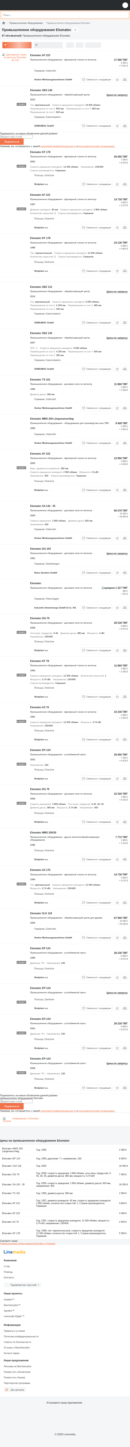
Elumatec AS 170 (40, 870)
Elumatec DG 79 (39, 789)
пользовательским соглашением (96, 146)
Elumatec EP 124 (40, 948)
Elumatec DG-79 (39, 618)
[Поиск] (125, 15)
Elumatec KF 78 (39, 661)
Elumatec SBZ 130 (41, 333)
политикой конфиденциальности (58, 146)
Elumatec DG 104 (40, 548)
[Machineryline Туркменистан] (22, 5)
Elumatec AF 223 (40, 55)
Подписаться (11, 141)
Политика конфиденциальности (21, 1336)
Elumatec (35, 583)
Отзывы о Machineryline (17, 1347)
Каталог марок (12, 1353)
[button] (125, 5)
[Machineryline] (4, 23)
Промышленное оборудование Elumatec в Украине (27, 1243)
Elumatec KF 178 (40, 152)
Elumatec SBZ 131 (41, 287)
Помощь (8, 1272)
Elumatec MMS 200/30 (43, 832)
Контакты (9, 1277)
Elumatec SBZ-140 (41, 90)
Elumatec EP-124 (40, 750)
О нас (7, 1266)
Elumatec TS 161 (40, 379)
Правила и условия (14, 1331)
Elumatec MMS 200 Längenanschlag (52, 418)
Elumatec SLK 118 (41, 913)
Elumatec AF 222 (40, 194)
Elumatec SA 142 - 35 (42, 506)
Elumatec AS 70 (39, 707)
